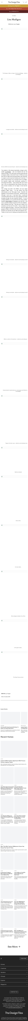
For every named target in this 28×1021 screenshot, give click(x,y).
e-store (12, 207)
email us (25, 1017)
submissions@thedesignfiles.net (15, 1007)
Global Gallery (9, 201)
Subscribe (24, 958)
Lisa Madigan (18, 74)
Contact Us (14, 992)
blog (7, 207)
